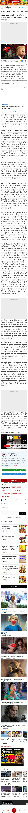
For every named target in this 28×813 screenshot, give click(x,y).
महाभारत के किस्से (6, 493)
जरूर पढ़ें (5, 729)
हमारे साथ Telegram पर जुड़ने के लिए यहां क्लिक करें (14, 474)
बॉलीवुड (8, 11)
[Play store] (22, 7)
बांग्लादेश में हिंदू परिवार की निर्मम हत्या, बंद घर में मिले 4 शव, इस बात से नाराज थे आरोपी (5, 779)
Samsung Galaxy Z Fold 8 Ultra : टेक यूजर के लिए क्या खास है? (6, 794)
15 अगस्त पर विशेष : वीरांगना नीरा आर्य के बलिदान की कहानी (13, 483)
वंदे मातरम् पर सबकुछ (17, 11)
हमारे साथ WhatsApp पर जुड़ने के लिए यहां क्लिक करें (14, 470)
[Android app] (7, 803)
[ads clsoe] (27, 804)
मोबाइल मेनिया (7, 784)
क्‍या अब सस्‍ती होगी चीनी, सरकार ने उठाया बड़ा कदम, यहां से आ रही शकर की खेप (16, 779)
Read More (7, 446)
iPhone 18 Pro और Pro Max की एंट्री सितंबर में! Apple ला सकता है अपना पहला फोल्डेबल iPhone (16, 794)
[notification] (25, 7)
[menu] (2, 7)
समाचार (3, 11)
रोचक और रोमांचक (6, 496)
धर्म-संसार (17, 490)
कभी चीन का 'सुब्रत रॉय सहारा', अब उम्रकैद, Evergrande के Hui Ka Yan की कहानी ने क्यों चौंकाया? (5, 739)
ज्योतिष (3, 490)
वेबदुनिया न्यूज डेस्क (11, 60)
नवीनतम (5, 769)
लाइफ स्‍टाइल (10, 490)
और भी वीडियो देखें (6, 747)
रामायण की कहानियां (16, 493)
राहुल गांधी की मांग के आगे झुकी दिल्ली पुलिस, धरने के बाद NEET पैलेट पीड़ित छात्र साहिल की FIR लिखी (16, 739)
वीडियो (5, 744)
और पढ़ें (15, 465)
